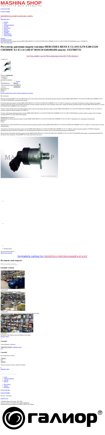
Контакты (6, 387)
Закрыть (3, 358)
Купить (18, 81)
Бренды (6, 381)
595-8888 (5, 11)
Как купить (7, 384)
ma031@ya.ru (4, 398)
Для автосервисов (9, 378)
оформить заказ (5, 19)
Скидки (6, 380)
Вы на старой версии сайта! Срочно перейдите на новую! (17, 93)
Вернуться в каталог (6, 253)
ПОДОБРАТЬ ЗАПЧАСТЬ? (52, 256)
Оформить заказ (17, 347)
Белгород (9, 42)
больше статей (5, 336)
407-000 (5, 8)
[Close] (1, 338)
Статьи (6, 386)
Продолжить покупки (6, 347)
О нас (5, 377)
